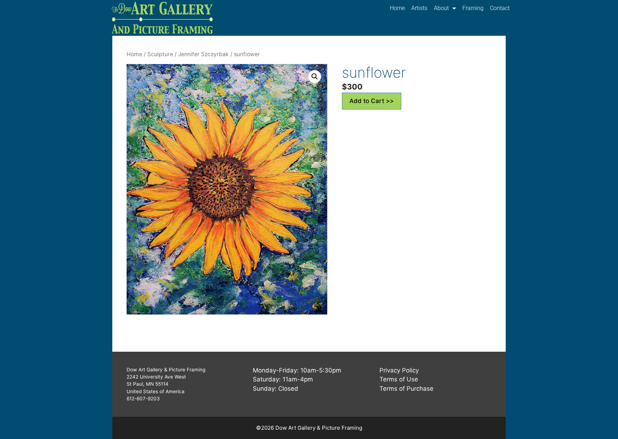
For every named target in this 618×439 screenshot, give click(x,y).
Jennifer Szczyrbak (203, 54)
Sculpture (160, 54)
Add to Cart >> (371, 100)
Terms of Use (398, 379)
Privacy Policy (399, 370)
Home (397, 8)
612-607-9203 (143, 398)
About (441, 8)
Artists (419, 8)
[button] (314, 76)
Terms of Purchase (406, 388)
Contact (500, 8)
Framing (473, 8)
